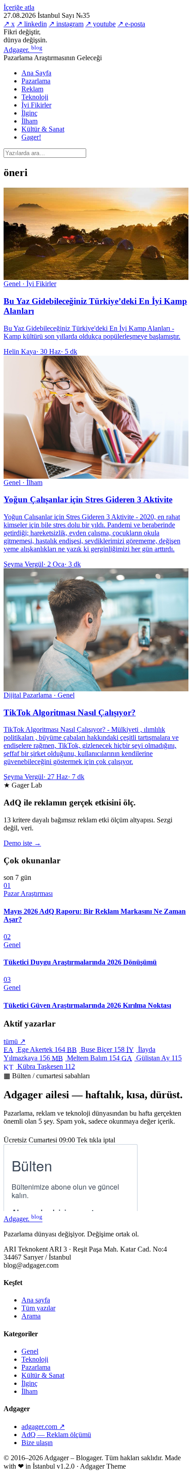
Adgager (23, 49)
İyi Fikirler (36, 105)
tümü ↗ (14, 1041)
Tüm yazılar (38, 1308)
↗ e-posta (131, 24)
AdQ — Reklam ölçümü (56, 1434)
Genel (29, 1351)
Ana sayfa (35, 1300)
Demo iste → (22, 843)
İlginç (29, 113)
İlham (29, 121)
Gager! (31, 137)
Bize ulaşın (37, 1442)
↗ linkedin (32, 24)
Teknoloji (34, 97)
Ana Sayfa (36, 73)
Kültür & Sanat (42, 129)
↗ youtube (100, 24)
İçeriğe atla (19, 7)
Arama (31, 1316)
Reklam (32, 89)
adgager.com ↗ (43, 1426)
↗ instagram (66, 24)
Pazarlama (35, 81)
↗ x (9, 24)
